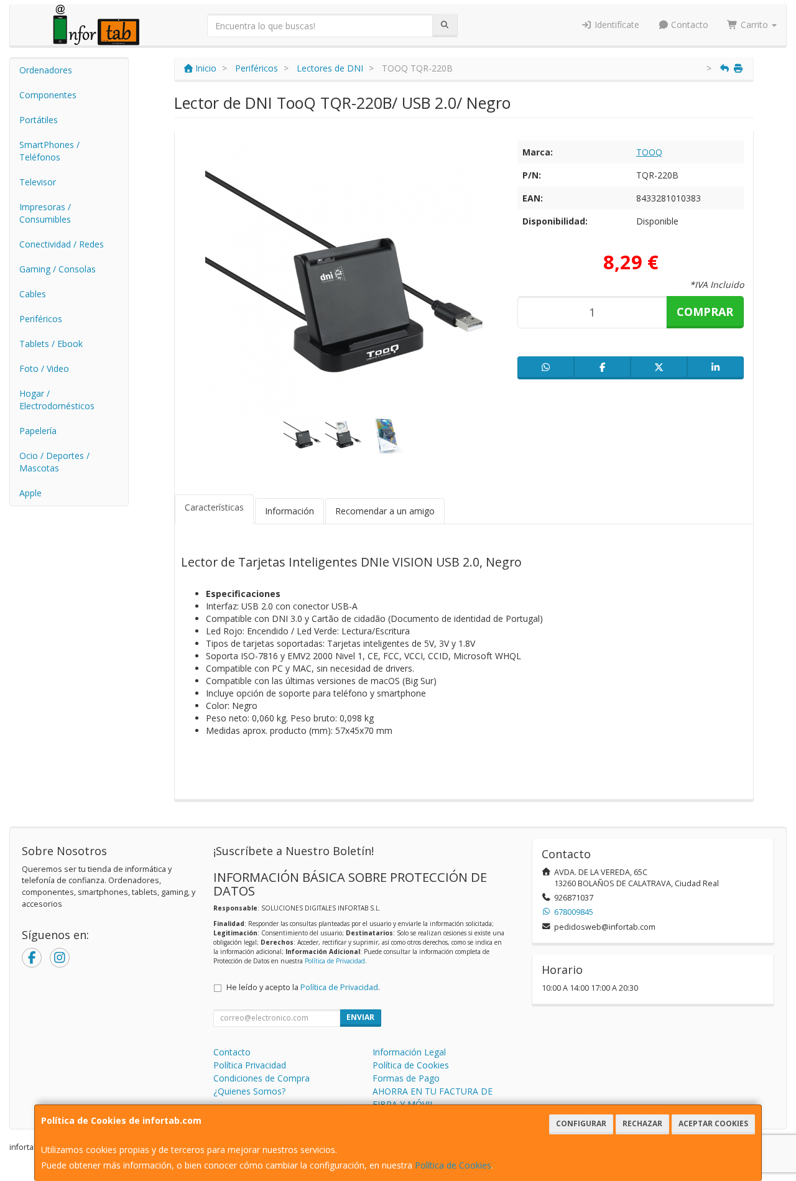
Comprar (705, 311)
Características (214, 507)
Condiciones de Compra (261, 1078)
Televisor (37, 182)
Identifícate (615, 24)
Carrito (754, 24)
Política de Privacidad (335, 960)
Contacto (688, 24)
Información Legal (409, 1052)
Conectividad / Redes (61, 244)
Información (289, 511)
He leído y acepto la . (303, 987)
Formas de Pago (406, 1078)
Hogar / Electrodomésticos (57, 399)
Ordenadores (45, 70)
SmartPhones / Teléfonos (49, 151)
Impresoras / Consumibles (45, 213)
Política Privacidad (249, 1065)
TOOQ (649, 152)
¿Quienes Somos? (249, 1091)
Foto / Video (44, 368)
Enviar (360, 1017)
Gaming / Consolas (57, 269)
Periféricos (40, 319)
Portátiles (38, 120)
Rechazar (642, 1123)
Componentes (47, 95)
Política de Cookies (453, 1165)
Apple (30, 493)
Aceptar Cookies (713, 1123)
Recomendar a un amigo (385, 511)
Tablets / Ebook (51, 344)
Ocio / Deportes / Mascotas (54, 462)
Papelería (38, 431)
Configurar (581, 1123)
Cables (32, 294)
